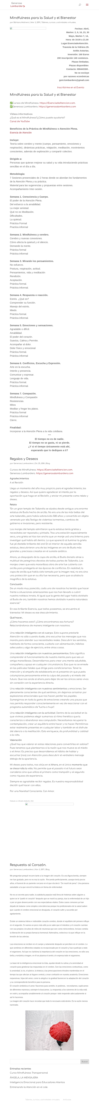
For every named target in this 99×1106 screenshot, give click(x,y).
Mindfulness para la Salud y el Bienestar (43, 18)
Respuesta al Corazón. (28, 865)
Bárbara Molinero (21, 22)
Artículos (67, 1100)
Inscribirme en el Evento (70, 87)
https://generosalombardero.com (57, 106)
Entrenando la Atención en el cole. (29, 1087)
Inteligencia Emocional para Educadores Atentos (37, 1082)
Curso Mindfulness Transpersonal (29, 1073)
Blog (48, 463)
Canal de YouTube (20, 121)
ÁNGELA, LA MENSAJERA (24, 1077)
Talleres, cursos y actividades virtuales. (59, 22)
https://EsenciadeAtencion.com (57, 103)
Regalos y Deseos (24, 459)
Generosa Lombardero (23, 463)
